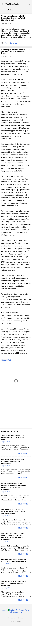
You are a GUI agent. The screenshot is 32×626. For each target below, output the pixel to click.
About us (5, 610)
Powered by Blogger (16, 618)
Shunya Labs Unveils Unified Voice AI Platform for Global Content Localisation (13, 583)
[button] (30, 16)
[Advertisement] (16, 413)
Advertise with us (16, 612)
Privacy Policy (24, 610)
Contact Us (13, 610)
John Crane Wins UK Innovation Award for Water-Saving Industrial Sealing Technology (13, 511)
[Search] (30, 4)
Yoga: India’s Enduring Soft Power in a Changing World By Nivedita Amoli (13, 18)
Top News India (12, 4)
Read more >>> (24, 454)
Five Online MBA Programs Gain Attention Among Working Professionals (12, 461)
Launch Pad (6, 360)
